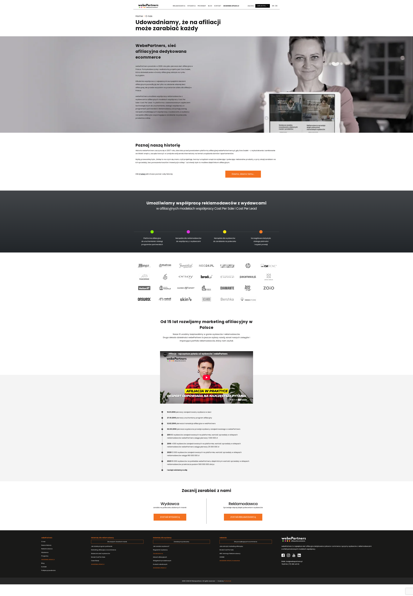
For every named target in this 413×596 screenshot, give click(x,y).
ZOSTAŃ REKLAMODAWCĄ (243, 517)
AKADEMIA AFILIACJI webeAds (230, 561)
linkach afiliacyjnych (160, 555)
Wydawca (191, 6)
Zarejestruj (261, 6)
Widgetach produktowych (162, 561)
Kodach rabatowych (160, 564)
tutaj (142, 174)
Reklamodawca (179, 6)
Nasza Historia (46, 545)
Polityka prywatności (48, 570)
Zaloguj (251, 6)
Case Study (95, 561)
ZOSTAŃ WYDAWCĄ (170, 517)
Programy (202, 6)
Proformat (227, 581)
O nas (43, 542)
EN (273, 6)
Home (139, 16)
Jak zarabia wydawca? (161, 546)
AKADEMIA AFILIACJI (48, 560)
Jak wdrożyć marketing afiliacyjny (231, 546)
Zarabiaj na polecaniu (181, 542)
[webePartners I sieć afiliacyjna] (148, 6)
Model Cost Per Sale (98, 557)
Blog (210, 6)
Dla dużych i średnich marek (117, 542)
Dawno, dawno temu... (243, 174)
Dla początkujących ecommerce (245, 542)
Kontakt (217, 6)
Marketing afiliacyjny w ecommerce (103, 550)
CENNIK (222, 557)
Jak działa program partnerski (101, 546)
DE (276, 6)
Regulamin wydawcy (160, 550)
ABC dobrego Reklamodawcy (230, 553)
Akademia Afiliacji (231, 6)
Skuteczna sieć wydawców (100, 553)
